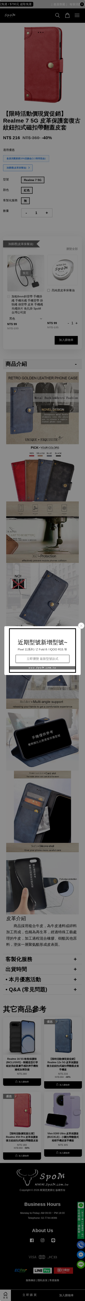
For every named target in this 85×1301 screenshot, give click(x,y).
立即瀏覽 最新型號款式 (42, 658)
